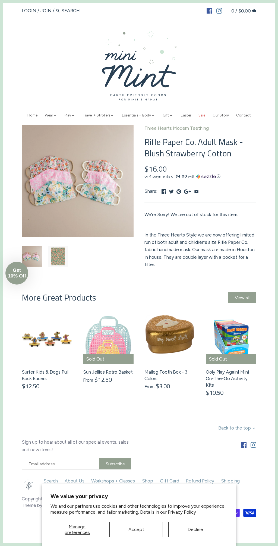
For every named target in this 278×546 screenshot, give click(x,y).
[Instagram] (219, 10)
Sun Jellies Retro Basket (108, 372)
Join (46, 10)
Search (50, 481)
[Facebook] (209, 10)
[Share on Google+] (187, 190)
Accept (136, 529)
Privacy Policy (182, 512)
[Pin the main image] (178, 190)
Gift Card (169, 481)
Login (29, 10)
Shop (147, 481)
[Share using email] (196, 190)
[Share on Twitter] (171, 190)
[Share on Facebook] (164, 190)
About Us (74, 481)
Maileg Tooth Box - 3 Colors (165, 375)
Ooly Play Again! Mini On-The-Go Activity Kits (227, 378)
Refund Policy (200, 481)
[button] (200, 176)
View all (242, 297)
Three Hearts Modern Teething (176, 128)
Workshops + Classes (113, 481)
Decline (195, 529)
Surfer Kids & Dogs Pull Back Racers (45, 375)
